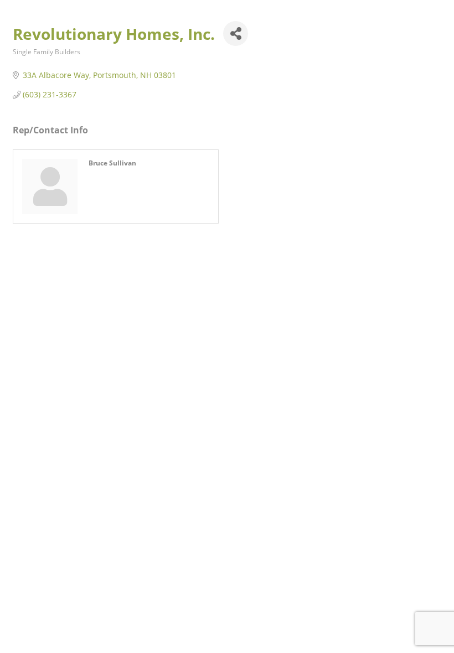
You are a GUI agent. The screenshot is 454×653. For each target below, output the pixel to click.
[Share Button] (235, 33)
